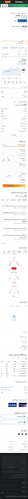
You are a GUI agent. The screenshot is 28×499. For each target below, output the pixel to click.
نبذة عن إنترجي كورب (21, 381)
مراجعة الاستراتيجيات (19, 43)
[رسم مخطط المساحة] (23, 54)
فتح (14, 375)
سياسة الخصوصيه (24, 486)
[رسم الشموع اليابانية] (25, 54)
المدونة (25, 441)
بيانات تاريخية (20, 51)
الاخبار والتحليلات (13, 47)
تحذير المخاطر (24, 491)
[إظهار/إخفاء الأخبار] (19, 54)
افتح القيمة (4, 87)
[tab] (19, 252)
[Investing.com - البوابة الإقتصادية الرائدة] (20, 2)
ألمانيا (2, 392)
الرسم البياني (21, 47)
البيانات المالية (5, 47)
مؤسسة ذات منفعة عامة (5, 389)
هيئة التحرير (11, 449)
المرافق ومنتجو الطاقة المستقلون (7, 387)
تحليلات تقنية (23, 248)
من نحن (11, 441)
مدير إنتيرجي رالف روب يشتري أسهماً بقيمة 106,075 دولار (14, 212)
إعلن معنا (11, 444)
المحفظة (25, 446)
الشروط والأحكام (24, 482)
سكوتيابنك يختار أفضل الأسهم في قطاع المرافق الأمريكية (15, 228)
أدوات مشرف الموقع (23, 449)
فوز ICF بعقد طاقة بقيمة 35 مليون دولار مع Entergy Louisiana (15, 220)
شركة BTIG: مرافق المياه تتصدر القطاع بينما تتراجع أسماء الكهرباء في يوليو (15, 236)
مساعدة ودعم (10, 446)
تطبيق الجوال (24, 444)
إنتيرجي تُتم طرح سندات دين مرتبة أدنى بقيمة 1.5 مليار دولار (14, 206)
